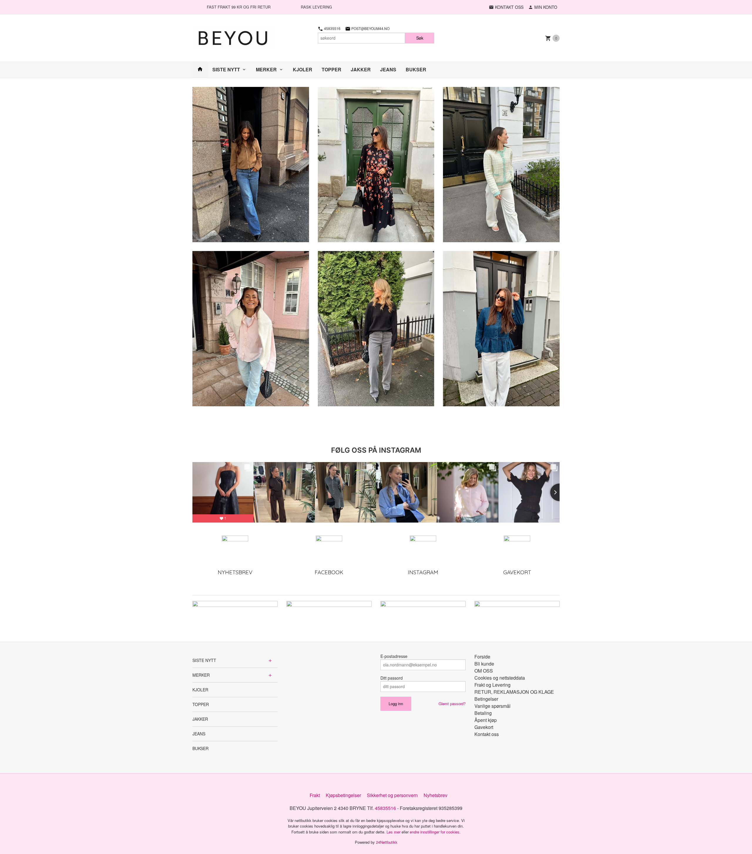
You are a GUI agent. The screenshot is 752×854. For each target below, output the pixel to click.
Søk (419, 38)
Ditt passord (391, 678)
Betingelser (486, 698)
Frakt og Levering (492, 684)
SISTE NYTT (226, 69)
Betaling (483, 713)
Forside (482, 656)
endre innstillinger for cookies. (435, 832)
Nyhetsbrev (435, 795)
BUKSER (416, 69)
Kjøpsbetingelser (343, 795)
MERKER (266, 69)
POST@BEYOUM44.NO (370, 28)
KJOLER (302, 69)
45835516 (331, 28)
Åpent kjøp (485, 720)
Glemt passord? (452, 703)
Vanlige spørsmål (492, 706)
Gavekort (483, 727)
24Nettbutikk (386, 842)
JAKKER (361, 69)
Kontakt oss (486, 734)
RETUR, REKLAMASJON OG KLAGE (514, 691)
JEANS (388, 69)
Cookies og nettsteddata (499, 677)
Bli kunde (484, 663)
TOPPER (331, 69)
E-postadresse (393, 656)
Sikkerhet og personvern (392, 795)
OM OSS (483, 670)
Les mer (394, 832)
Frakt (315, 795)
